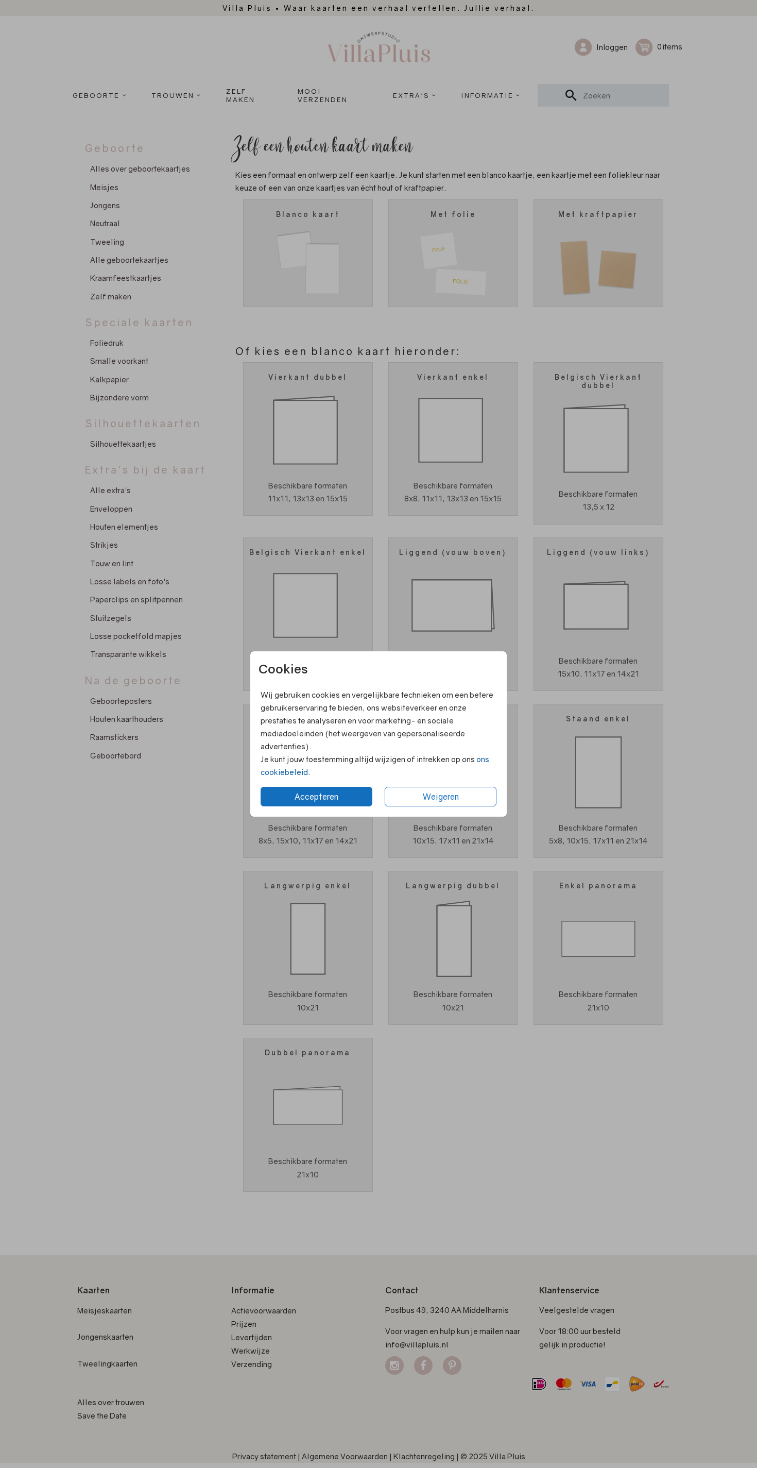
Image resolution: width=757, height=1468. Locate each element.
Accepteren (316, 796)
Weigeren (441, 796)
